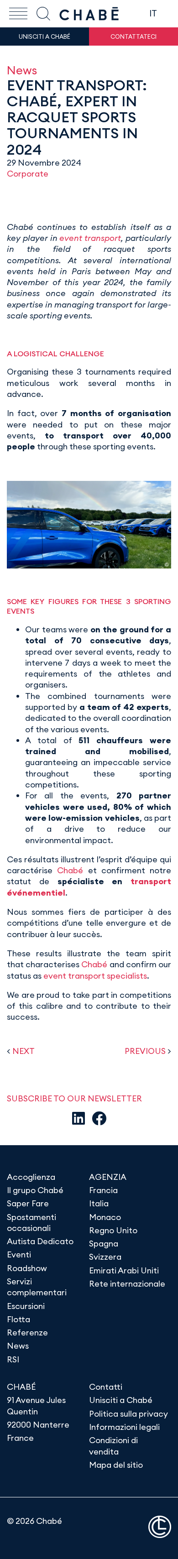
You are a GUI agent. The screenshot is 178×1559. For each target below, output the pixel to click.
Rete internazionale (127, 1283)
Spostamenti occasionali (31, 1222)
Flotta (18, 1319)
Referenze (27, 1332)
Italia (99, 1203)
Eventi (19, 1254)
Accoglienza (31, 1177)
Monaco (105, 1217)
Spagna (103, 1243)
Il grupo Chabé (35, 1190)
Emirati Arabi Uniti (124, 1270)
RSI (13, 1359)
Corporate (27, 173)
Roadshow (27, 1268)
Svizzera (105, 1256)
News (22, 70)
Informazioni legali (124, 1427)
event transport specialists (94, 975)
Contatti (105, 1387)
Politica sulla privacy (128, 1413)
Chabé (70, 870)
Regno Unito (113, 1230)
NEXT (23, 1051)
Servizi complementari (37, 1287)
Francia (103, 1190)
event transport (89, 238)
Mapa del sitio (116, 1465)
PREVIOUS (145, 1051)
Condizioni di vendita (113, 1445)
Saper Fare (28, 1203)
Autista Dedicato (40, 1241)
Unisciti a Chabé (120, 1400)
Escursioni (26, 1306)
